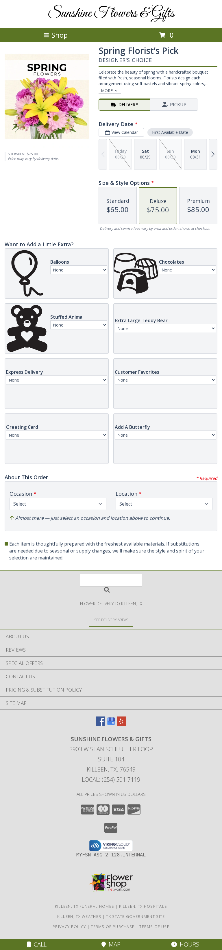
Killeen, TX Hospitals (143, 906)
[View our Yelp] (121, 724)
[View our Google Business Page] (111, 724)
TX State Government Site (135, 916)
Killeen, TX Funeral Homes (84, 906)
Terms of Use (154, 926)
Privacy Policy (69, 926)
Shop (59, 35)
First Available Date (170, 132)
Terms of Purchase (112, 926)
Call (39, 944)
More (107, 90)
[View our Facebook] (100, 724)
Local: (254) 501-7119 (111, 779)
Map (113, 944)
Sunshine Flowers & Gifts (111, 13)
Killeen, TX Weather (79, 916)
